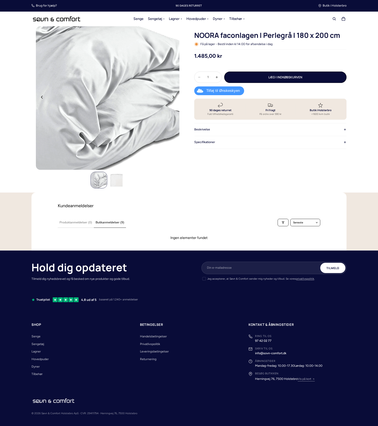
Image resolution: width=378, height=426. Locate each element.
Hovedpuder (40, 359)
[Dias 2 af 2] (116, 180)
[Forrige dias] (41, 98)
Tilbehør (37, 374)
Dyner (36, 366)
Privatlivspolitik (150, 344)
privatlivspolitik (305, 278)
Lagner (36, 351)
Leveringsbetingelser (154, 351)
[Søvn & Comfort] (54, 400)
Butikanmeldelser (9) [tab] (110, 222)
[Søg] (334, 19)
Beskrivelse (202, 129)
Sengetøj (38, 344)
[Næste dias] (174, 98)
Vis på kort (304, 378)
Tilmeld (332, 268)
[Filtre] (283, 222)
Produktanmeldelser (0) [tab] (76, 222)
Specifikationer (204, 142)
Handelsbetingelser (153, 336)
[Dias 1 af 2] (99, 180)
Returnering (148, 359)
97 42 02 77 (263, 341)
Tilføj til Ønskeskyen (223, 91)
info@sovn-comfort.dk (270, 353)
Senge (36, 336)
